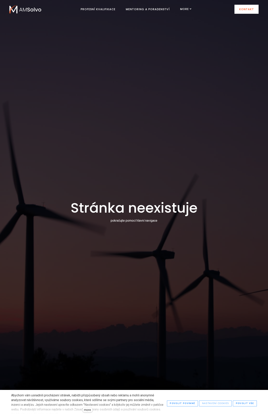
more (87, 410)
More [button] (184, 9)
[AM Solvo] (25, 9)
